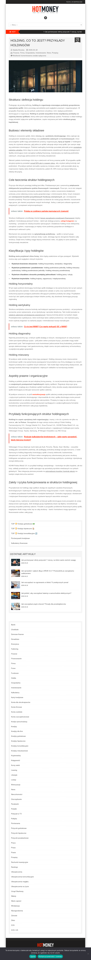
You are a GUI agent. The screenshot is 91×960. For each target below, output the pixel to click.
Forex (13, 668)
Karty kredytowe (17, 697)
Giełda (13, 678)
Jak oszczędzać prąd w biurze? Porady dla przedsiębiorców (43, 604)
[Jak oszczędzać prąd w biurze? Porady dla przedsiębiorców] (15, 606)
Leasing (14, 770)
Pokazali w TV (16, 814)
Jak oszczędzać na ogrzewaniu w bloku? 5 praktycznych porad (44, 582)
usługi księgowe (67, 221)
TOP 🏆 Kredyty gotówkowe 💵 (23, 524)
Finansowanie (16, 658)
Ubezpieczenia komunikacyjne (22, 877)
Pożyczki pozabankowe (20, 838)
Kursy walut (15, 765)
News (49, 53)
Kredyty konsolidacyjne (19, 746)
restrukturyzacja (38, 394)
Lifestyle (14, 775)
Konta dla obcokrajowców (20, 702)
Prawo (13, 852)
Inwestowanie (41, 53)
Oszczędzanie (16, 799)
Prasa (13, 848)
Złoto (13, 920)
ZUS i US (14, 930)
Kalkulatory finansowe (19, 543)
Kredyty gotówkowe (18, 736)
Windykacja (15, 906)
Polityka (14, 819)
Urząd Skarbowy (17, 891)
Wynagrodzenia (17, 911)
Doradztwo (15, 639)
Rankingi (14, 867)
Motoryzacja (15, 785)
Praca (13, 843)
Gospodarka (30, 53)
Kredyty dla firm (17, 731)
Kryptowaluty (16, 755)
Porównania (15, 823)
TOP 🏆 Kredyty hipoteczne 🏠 (22, 528)
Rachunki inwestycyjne (19, 862)
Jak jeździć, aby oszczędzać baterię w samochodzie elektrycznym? (46, 593)
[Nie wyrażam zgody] (88, 954)
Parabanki (15, 804)
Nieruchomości (16, 794)
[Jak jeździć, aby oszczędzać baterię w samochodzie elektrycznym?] (15, 595)
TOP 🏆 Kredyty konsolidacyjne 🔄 (24, 533)
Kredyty (14, 726)
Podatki (14, 809)
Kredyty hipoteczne (18, 741)
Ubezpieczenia (16, 872)
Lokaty (13, 780)
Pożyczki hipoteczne (18, 833)
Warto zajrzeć (16, 901)
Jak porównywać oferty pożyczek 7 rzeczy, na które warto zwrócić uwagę (60, 32)
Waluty (13, 896)
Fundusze (15, 673)
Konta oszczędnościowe (20, 717)
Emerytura (15, 644)
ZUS (12, 925)
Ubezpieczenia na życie (20, 886)
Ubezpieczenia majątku (20, 882)
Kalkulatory (15, 692)
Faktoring (14, 649)
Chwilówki (14, 629)
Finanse (16, 53)
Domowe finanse (17, 634)
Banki (13, 625)
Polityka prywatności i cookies (50, 956)
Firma (22, 53)
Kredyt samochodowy (19, 722)
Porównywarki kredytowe (20, 538)
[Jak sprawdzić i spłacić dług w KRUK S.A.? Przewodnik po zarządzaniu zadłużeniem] (15, 573)
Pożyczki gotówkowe (19, 828)
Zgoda (32, 956)
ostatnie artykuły (23, 554)
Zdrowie (14, 916)
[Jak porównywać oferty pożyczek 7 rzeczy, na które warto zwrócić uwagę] (15, 562)
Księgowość (15, 760)
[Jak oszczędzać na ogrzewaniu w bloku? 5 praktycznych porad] (15, 584)
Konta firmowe (16, 707)
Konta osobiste (16, 712)
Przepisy (55, 53)
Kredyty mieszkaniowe (19, 751)
